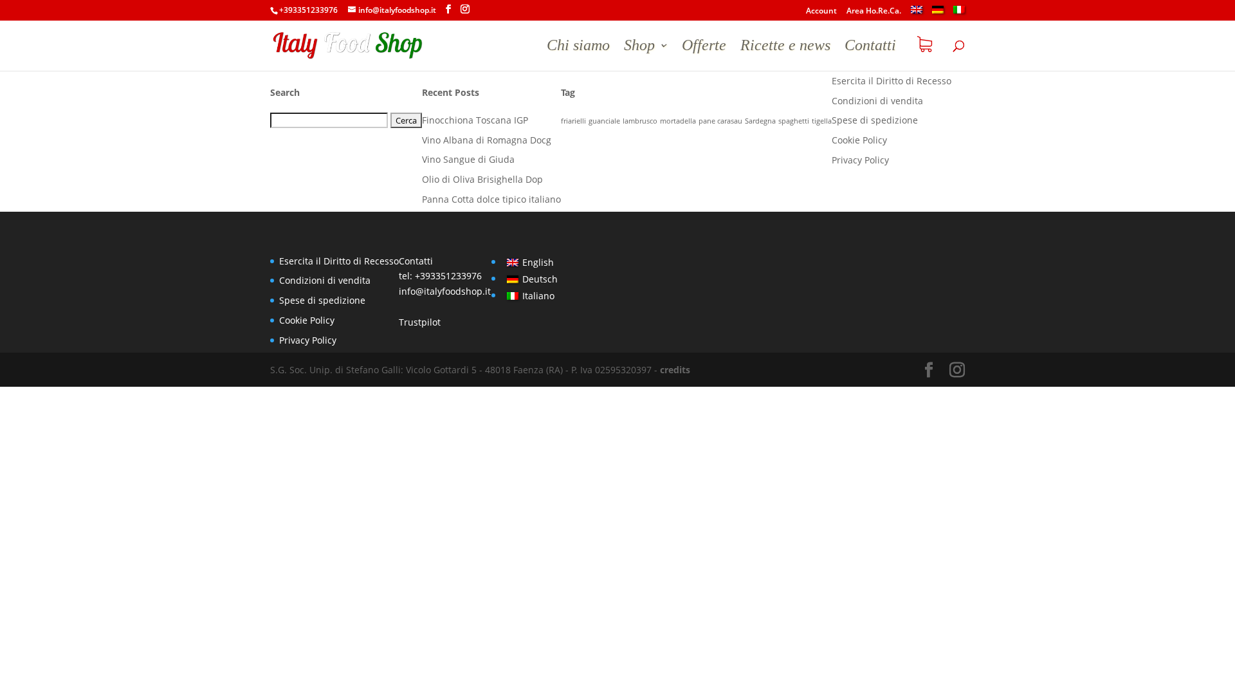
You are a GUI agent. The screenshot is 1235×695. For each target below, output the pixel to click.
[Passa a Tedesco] (938, 13)
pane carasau (720, 120)
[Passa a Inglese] (916, 13)
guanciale (604, 120)
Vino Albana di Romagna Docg (486, 140)
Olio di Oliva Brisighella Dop (482, 179)
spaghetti (793, 120)
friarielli (573, 120)
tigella (822, 120)
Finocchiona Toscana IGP (475, 120)
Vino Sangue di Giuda (468, 159)
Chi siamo (578, 47)
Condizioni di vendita (877, 101)
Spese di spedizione (875, 120)
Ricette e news (785, 47)
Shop (639, 47)
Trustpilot (420, 322)
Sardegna (760, 120)
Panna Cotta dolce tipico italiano (491, 199)
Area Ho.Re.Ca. (873, 11)
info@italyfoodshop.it (445, 291)
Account (821, 11)
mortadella (678, 120)
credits (675, 370)
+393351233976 (448, 276)
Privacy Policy (860, 160)
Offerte (704, 47)
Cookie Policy (859, 140)
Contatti (870, 47)
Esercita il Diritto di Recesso (891, 81)
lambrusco (640, 120)
